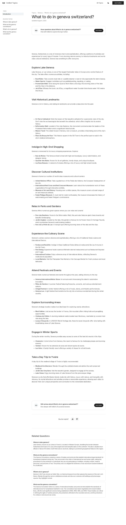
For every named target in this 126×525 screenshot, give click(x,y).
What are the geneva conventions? (9, 25)
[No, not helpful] (77, 419)
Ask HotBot (118, 3)
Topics (34, 13)
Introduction (7, 14)
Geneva (40, 13)
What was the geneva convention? (9, 33)
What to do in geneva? (10, 29)
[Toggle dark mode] (108, 3)
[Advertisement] (68, 43)
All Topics (100, 3)
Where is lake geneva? (10, 22)
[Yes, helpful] (72, 419)
